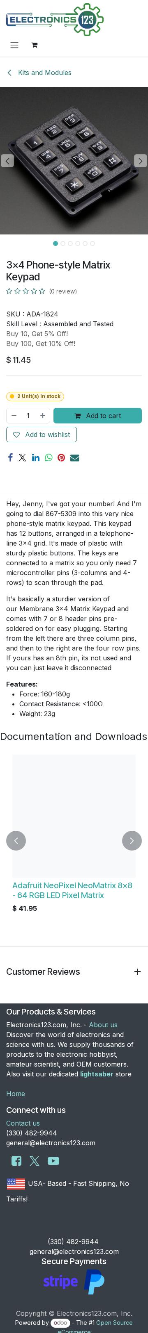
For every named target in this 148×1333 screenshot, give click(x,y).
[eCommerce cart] (34, 44)
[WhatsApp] (48, 457)
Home (15, 1094)
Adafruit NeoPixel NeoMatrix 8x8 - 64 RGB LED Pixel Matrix (72, 890)
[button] (7, 160)
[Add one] (43, 415)
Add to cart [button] (102, 416)
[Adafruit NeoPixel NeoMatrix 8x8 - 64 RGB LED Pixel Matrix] (74, 816)
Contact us (23, 1123)
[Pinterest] (61, 457)
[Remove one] (14, 415)
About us (103, 1025)
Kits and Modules (44, 72)
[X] (22, 457)
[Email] (74, 457)
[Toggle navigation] (14, 44)
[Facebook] (10, 457)
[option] (74, 840)
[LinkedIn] (35, 457)
